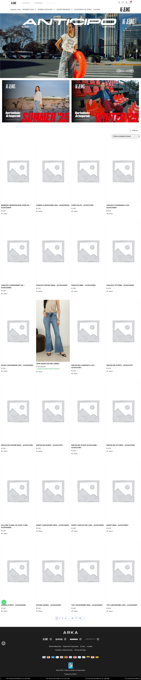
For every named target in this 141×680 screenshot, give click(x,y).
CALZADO (96, 9)
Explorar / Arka (15, 9)
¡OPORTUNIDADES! (63, 9)
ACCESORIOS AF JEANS (83, 9)
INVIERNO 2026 (28, 9)
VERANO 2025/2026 (45, 9)
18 (80, 618)
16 (72, 618)
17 (76, 618)
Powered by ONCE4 (70, 674)
